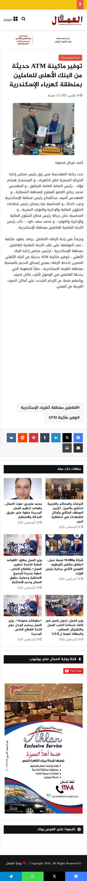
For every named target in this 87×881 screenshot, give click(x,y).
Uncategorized (70, 58)
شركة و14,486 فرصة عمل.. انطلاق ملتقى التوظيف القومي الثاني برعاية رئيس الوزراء (64, 567)
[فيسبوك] (78, 437)
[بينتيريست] (33, 437)
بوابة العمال (14, 863)
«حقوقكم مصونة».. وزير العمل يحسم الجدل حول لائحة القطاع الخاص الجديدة (25, 627)
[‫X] (67, 437)
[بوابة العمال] (68, 20)
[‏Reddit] (22, 437)
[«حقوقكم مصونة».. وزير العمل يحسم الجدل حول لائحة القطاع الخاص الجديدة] (23, 605)
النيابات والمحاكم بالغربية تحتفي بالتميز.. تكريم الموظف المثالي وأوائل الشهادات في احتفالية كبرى (65, 512)
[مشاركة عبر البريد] (78, 448)
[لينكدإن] (56, 437)
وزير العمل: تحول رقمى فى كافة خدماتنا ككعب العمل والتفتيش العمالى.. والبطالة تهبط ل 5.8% (64, 627)
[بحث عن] (23, 21)
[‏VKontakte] (11, 437)
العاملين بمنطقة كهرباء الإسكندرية (49, 407)
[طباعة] (67, 448)
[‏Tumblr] (44, 437)
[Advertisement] (43, 351)
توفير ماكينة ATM (63, 417)
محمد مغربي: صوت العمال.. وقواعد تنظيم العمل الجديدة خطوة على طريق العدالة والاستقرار (23, 510)
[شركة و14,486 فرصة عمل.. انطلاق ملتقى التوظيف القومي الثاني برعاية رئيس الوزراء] (64, 544)
